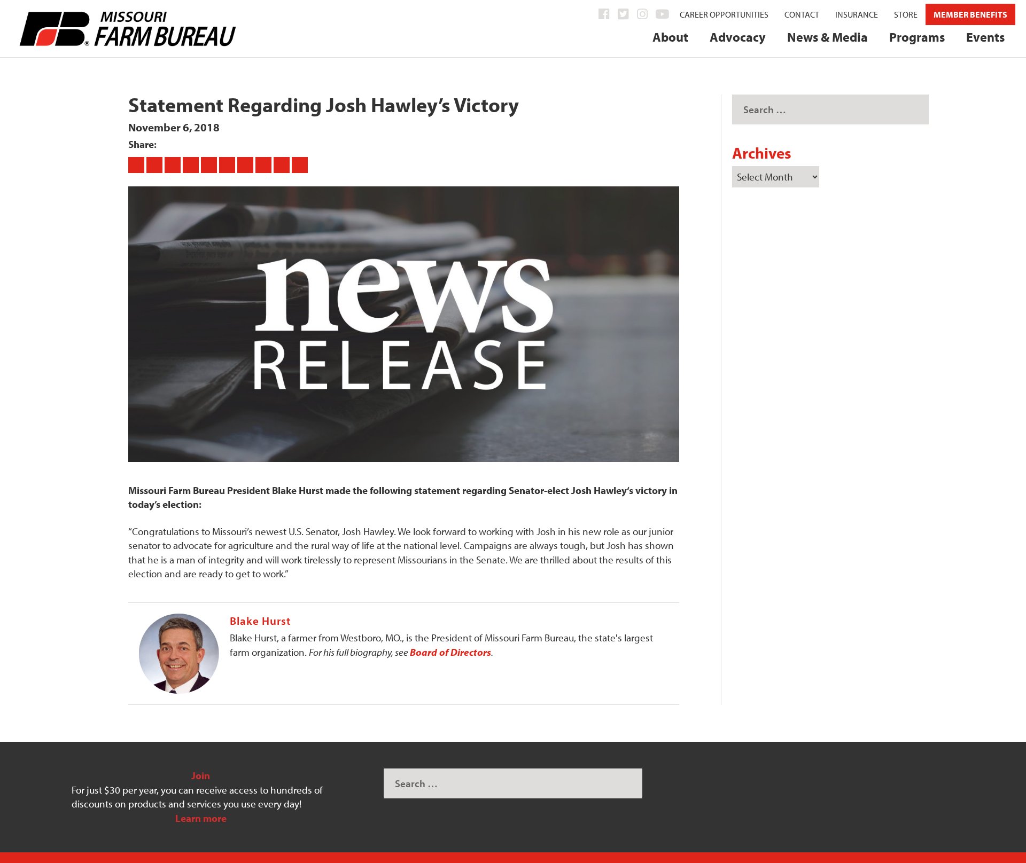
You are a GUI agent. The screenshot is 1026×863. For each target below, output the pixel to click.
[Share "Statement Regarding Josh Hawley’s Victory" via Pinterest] (210, 164)
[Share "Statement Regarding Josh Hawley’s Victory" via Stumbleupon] (264, 164)
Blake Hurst (260, 620)
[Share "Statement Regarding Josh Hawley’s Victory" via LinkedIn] (228, 164)
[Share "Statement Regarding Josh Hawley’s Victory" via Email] (283, 164)
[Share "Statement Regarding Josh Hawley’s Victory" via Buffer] (246, 164)
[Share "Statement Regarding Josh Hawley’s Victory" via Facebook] (137, 164)
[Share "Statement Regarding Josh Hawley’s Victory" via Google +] (174, 164)
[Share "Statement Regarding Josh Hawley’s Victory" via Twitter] (155, 164)
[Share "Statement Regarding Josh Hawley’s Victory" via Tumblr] (192, 164)
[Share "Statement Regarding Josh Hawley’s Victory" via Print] (300, 164)
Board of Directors (450, 652)
